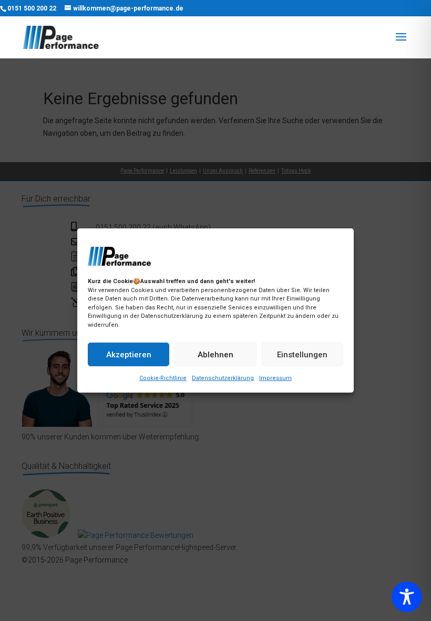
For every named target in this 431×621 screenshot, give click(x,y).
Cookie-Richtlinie (163, 378)
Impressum (275, 378)
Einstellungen (302, 354)
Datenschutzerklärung (223, 378)
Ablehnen (215, 354)
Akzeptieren (128, 354)
